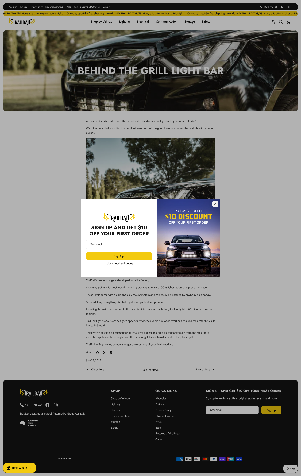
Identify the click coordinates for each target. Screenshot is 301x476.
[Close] (215, 204)
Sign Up (119, 256)
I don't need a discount (119, 263)
